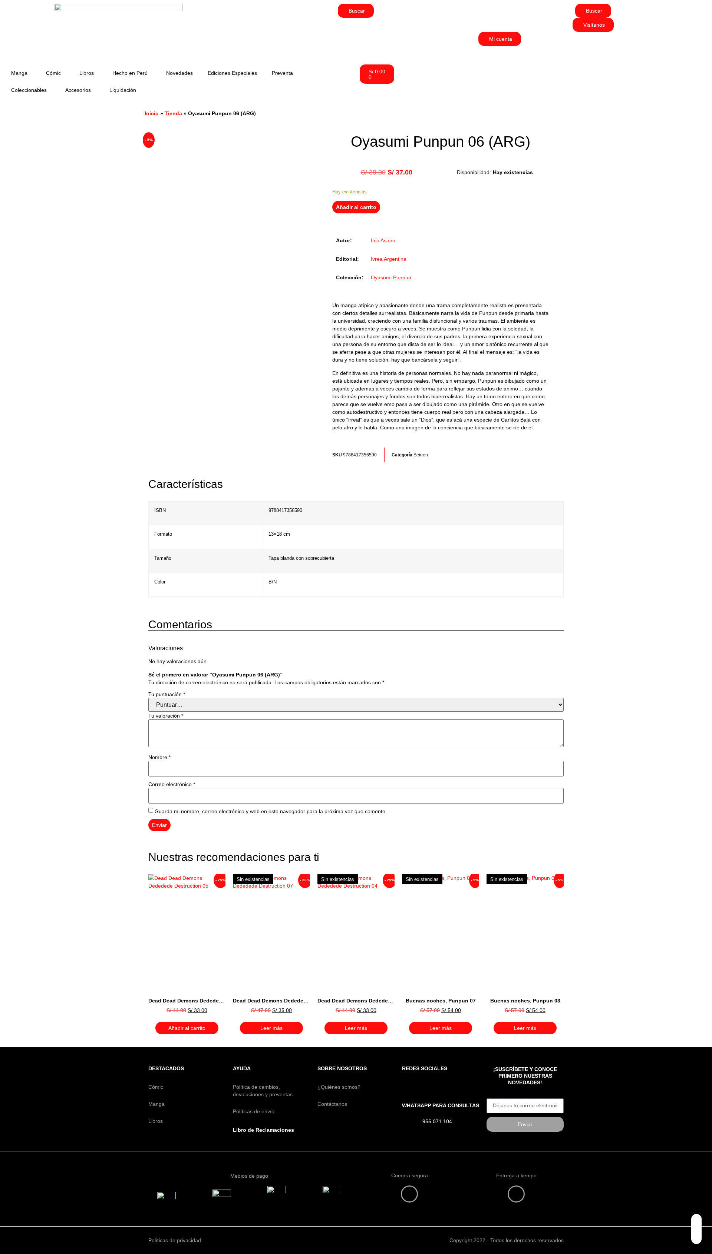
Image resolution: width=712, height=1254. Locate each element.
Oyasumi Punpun (391, 277)
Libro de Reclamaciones (263, 1130)
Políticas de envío (253, 1111)
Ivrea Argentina (388, 259)
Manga (19, 73)
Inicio (152, 113)
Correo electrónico (171, 784)
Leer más (271, 1028)
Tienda (173, 113)
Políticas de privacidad (174, 1240)
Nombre (159, 757)
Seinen (420, 455)
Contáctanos (332, 1104)
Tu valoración (165, 715)
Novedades (179, 73)
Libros (86, 73)
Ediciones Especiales (232, 73)
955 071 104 (437, 1121)
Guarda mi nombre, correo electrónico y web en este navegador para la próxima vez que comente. (271, 811)
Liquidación (122, 90)
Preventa (282, 73)
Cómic (53, 73)
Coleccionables (29, 90)
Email (493, 1095)
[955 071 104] (409, 1122)
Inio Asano (383, 240)
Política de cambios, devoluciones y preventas (263, 1090)
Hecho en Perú (130, 73)
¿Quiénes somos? (338, 1087)
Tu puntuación (166, 694)
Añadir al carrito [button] (186, 1028)
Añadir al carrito (356, 207)
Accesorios (78, 90)
